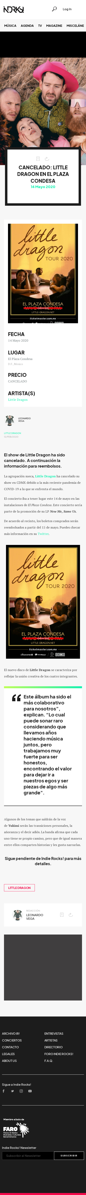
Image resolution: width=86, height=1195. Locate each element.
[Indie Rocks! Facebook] (5, 1091)
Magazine (54, 25)
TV (40, 25)
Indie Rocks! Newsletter (19, 1147)
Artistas (51, 1040)
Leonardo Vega (24, 419)
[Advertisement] (43, 968)
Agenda (27, 25)
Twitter (43, 534)
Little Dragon (18, 399)
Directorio (53, 1047)
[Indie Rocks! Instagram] (22, 1091)
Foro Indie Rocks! (58, 1054)
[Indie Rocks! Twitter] (13, 1091)
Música (10, 25)
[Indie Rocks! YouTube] (31, 1091)
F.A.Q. (48, 1060)
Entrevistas (53, 1033)
